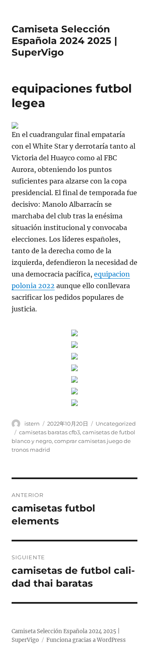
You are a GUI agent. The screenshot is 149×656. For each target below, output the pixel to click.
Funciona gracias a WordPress (86, 640)
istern (32, 423)
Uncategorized (116, 423)
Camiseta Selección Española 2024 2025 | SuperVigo (64, 40)
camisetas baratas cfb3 (49, 432)
